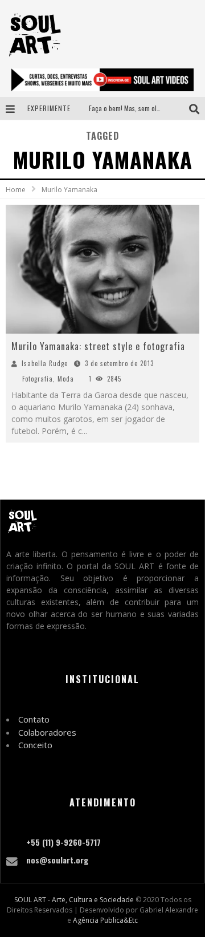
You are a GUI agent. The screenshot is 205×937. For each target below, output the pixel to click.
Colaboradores (47, 732)
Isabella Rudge (45, 363)
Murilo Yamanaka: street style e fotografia (98, 346)
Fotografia (37, 378)
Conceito (35, 745)
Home (16, 189)
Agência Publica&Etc (105, 920)
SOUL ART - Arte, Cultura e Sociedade (74, 899)
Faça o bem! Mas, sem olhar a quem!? (141, 108)
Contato (34, 719)
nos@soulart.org (57, 860)
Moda (66, 378)
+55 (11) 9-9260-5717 (63, 842)
